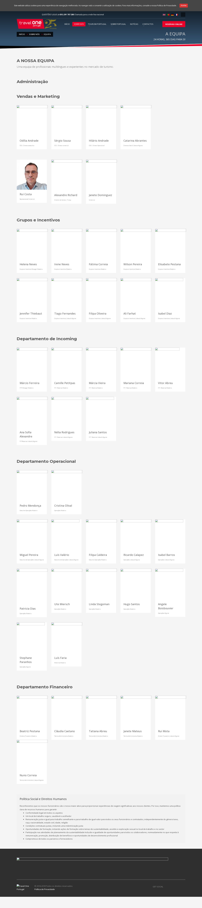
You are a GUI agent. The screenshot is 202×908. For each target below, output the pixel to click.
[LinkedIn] (32, 14)
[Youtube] (28, 14)
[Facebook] (19, 14)
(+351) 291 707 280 (66, 14)
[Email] (32, 120)
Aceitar (183, 5)
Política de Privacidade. (167, 5)
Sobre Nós (34, 34)
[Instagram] (36, 14)
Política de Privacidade (44, 889)
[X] (170, 886)
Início (22, 34)
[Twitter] (23, 14)
